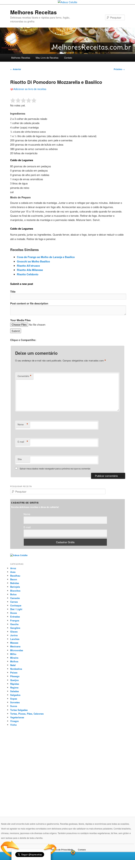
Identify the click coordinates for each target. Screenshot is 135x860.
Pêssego (15, 676)
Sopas (13, 698)
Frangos (14, 620)
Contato (68, 57)
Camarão (15, 598)
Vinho (13, 724)
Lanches (14, 639)
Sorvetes (15, 702)
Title (12, 291)
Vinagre (14, 721)
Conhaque (15, 605)
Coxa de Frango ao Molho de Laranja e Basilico (46, 257)
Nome (23, 424)
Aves (12, 572)
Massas (14, 642)
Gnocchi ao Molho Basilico (33, 261)
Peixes (13, 672)
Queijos (14, 680)
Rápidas (14, 683)
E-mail (23, 442)
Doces (13, 613)
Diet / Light (16, 609)
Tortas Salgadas (19, 710)
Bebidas (14, 583)
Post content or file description (29, 303)
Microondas (16, 650)
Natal (13, 665)
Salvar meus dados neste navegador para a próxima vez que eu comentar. (55, 468)
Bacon (13, 579)
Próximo (119, 69)
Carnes (14, 601)
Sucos (13, 706)
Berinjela (15, 586)
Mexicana (15, 646)
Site (20, 459)
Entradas (15, 616)
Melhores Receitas (33, 12)
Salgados (15, 695)
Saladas (14, 691)
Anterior (15, 69)
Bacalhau (15, 575)
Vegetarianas (17, 717)
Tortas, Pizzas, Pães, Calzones (27, 713)
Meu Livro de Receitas (47, 57)
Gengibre (15, 628)
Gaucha (14, 624)
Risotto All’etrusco (28, 266)
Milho (13, 654)
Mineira (14, 657)
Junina (14, 635)
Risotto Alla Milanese (30, 270)
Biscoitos (15, 590)
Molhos (14, 661)
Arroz (13, 568)
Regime (14, 687)
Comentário (24, 376)
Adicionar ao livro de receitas (29, 89)
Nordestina (16, 668)
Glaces (14, 631)
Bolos (13, 594)
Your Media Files (20, 320)
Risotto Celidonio (27, 274)
